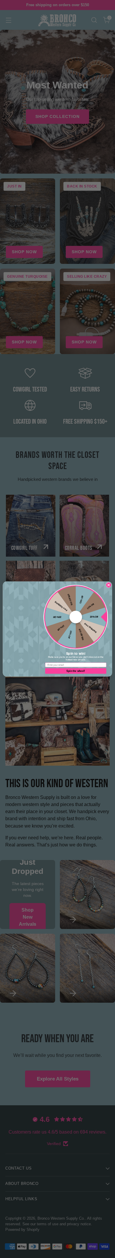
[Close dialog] (108, 585)
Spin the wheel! (75, 671)
